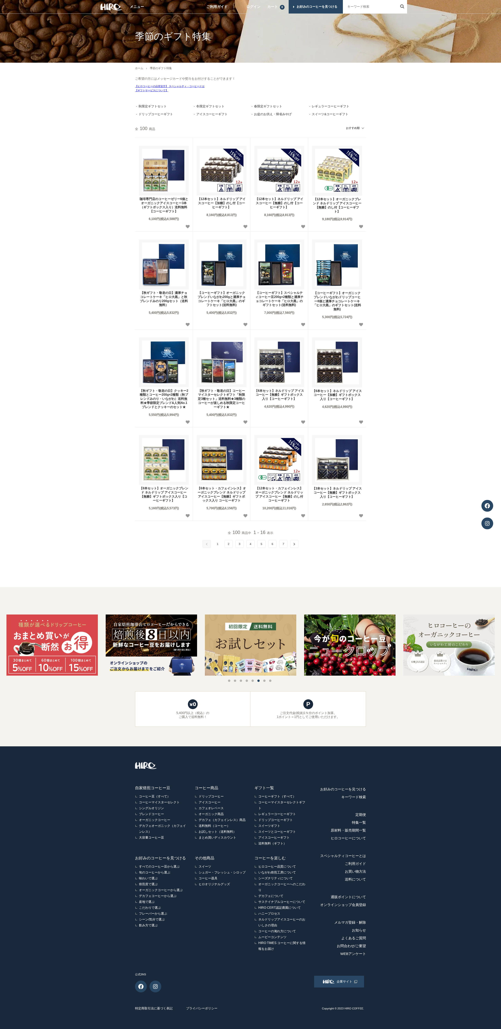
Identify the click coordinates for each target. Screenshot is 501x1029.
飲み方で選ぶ (148, 925)
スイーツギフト (269, 825)
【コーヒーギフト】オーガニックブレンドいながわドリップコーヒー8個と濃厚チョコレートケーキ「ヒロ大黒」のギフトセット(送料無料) (337, 301)
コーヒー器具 (208, 878)
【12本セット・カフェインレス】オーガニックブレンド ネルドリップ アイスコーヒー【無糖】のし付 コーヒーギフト (279, 494)
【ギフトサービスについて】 (151, 90)
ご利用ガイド (217, 7)
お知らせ (359, 930)
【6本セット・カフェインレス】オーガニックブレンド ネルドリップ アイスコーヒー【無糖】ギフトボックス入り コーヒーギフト (221, 494)
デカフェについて (270, 896)
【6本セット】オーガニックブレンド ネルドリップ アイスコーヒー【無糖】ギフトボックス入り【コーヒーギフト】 (164, 494)
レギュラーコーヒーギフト (277, 814)
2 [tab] (235, 681)
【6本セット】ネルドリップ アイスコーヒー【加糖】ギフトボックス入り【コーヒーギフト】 (337, 395)
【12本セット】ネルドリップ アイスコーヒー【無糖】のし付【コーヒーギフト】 (279, 203)
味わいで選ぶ (148, 878)
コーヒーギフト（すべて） (277, 796)
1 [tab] (229, 681)
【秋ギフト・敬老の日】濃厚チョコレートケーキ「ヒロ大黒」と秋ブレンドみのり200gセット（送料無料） (164, 299)
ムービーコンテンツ (272, 937)
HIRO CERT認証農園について (279, 907)
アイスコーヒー (210, 802)
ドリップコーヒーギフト (275, 820)
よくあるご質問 (353, 938)
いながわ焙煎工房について (277, 872)
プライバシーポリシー (201, 1008)
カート (272, 7)
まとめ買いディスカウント (217, 837)
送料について (355, 879)
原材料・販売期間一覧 (348, 830)
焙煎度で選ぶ (148, 884)
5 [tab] (252, 681)
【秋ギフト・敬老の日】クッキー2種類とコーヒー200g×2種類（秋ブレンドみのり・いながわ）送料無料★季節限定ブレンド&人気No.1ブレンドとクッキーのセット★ (164, 399)
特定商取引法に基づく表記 (154, 1008)
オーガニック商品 (211, 814)
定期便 (360, 815)
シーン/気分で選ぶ (152, 919)
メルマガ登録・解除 (350, 922)
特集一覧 (359, 822)
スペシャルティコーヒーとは (343, 856)
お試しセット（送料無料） (217, 831)
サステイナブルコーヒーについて (281, 901)
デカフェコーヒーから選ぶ (158, 896)
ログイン (253, 7)
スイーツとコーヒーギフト (277, 831)
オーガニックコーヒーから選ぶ (161, 890)
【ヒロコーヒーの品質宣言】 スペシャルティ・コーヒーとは (170, 86)
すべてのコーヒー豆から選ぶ (159, 866)
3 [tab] (241, 681)
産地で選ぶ (147, 901)
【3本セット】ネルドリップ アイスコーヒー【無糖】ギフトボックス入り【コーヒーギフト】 (337, 492)
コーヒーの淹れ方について (277, 931)
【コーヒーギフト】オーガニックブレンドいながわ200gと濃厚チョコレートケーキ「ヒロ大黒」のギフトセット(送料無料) (222, 299)
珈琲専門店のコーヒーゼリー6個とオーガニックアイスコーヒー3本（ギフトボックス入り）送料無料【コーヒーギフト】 (164, 205)
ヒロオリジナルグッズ (214, 884)
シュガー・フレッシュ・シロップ (222, 872)
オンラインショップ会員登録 (343, 905)
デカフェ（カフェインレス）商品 (222, 820)
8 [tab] (270, 681)
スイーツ (205, 866)
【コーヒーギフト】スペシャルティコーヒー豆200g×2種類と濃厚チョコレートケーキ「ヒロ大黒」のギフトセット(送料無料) (279, 299)
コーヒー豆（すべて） (154, 796)
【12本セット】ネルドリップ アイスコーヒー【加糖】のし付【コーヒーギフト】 (221, 203)
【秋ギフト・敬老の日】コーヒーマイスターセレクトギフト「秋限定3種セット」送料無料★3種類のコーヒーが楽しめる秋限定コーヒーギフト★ (221, 399)
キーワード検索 (353, 797)
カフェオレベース (211, 808)
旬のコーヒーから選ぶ (154, 872)
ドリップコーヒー (211, 796)
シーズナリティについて (275, 878)
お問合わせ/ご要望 (351, 946)
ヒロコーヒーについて (348, 838)
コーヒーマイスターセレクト (159, 802)
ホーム (139, 68)
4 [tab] (247, 681)
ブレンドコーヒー (151, 814)
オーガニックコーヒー (154, 820)
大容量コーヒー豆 (151, 837)
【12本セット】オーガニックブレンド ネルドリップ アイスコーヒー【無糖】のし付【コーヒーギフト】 (337, 205)
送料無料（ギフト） (272, 843)
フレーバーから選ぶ (153, 913)
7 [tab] (264, 681)
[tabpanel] (250, 645)
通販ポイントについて (348, 897)
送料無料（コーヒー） (214, 825)
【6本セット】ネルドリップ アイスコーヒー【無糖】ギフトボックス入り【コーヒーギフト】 (279, 395)
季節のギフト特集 (161, 68)
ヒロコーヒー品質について (277, 866)
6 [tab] (258, 681)
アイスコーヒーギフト (274, 837)
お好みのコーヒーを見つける (343, 789)
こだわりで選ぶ (150, 907)
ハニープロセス (269, 913)
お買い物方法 (355, 871)
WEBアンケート (353, 954)
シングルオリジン (151, 808)
